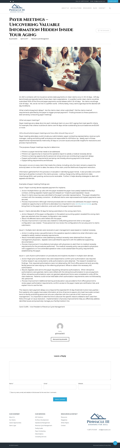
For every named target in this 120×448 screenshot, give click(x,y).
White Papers (65, 422)
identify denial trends (83, 204)
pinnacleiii (14, 39)
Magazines (64, 420)
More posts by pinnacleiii (60, 339)
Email (46, 383)
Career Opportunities (15, 422)
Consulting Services (40, 436)
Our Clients (12, 420)
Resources (64, 417)
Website (80, 383)
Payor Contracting (40, 431)
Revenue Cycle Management (40, 39)
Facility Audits (39, 428)
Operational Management (42, 422)
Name (11, 383)
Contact (63, 425)
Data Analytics (39, 434)
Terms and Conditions (98, 445)
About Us (12, 417)
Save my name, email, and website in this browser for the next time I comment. (33, 392)
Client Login (12, 425)
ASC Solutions (39, 417)
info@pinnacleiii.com (105, 429)
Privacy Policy (107, 445)
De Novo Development (42, 420)
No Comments (104, 30)
